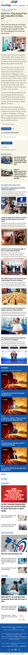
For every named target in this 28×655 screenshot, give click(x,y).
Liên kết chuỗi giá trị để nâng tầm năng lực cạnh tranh (8, 525)
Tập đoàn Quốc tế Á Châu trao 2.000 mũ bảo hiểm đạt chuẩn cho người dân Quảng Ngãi (9, 607)
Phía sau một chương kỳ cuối (11, 554)
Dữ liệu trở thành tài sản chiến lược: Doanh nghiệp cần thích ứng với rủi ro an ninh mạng (14, 219)
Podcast (6, 370)
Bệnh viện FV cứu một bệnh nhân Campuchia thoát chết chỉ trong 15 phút (14, 599)
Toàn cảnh (15, 5)
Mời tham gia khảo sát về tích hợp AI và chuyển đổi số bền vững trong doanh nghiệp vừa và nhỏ (8, 561)
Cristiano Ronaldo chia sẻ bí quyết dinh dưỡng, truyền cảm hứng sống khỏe (13, 309)
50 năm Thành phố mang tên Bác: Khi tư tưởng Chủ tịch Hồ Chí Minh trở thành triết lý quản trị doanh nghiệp (13, 507)
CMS (11, 653)
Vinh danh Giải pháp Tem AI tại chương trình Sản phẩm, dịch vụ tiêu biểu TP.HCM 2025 (20, 160)
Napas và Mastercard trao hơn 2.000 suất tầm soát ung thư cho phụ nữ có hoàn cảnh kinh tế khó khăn (20, 174)
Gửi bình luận (7, 143)
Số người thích (13, 149)
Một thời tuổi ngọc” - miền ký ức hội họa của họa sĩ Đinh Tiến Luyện (9, 617)
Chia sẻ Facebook (6, 128)
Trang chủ (3, 9)
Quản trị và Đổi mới (7, 532)
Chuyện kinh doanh (11, 9)
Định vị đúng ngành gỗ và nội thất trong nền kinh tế (8, 516)
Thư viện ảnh (12, 370)
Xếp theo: (3, 149)
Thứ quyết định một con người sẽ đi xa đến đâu (9, 568)
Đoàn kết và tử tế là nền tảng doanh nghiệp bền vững (12, 394)
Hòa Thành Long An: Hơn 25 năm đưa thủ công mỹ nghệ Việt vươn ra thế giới (13, 279)
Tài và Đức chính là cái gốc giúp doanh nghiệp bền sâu (13, 469)
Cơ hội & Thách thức (7, 10)
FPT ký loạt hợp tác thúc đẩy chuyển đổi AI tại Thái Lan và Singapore (13, 338)
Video (2, 370)
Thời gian (7, 149)
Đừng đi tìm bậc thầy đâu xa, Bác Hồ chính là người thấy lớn (13, 444)
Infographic (18, 370)
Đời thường (4, 576)
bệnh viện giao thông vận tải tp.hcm (11, 132)
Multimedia (4, 368)
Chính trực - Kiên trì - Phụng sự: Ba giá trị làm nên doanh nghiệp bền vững (13, 419)
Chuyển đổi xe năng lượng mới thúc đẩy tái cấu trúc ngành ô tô (13, 188)
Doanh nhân (22, 5)
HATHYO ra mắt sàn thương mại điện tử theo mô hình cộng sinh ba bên (13, 249)
